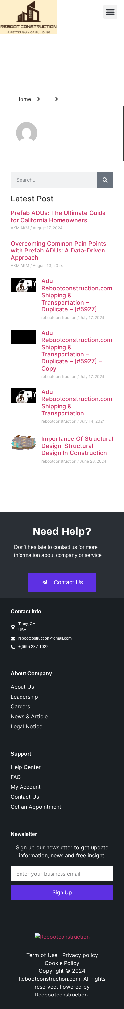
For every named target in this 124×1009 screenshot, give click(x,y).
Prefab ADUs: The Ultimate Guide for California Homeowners (58, 216)
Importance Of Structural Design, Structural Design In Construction (77, 445)
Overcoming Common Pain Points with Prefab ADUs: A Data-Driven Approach (58, 250)
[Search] (105, 180)
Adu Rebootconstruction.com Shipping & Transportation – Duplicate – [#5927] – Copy (76, 351)
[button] (110, 12)
